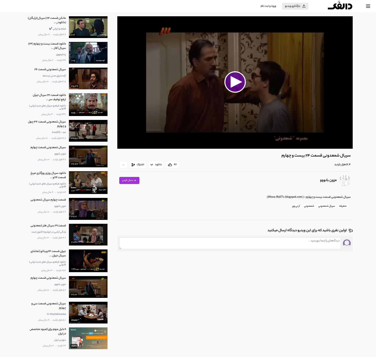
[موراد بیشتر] (123, 165)
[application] (234, 82)
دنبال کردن (128, 180)
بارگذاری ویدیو (292, 6)
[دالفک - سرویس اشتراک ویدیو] (343, 6)
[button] (235, 82)
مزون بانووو (328, 180)
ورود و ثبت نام (268, 6)
